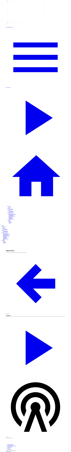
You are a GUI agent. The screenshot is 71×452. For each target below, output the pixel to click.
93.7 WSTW (10, 218)
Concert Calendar (11, 212)
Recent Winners (11, 209)
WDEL (10, 219)
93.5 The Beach (11, 215)
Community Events (11, 211)
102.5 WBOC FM (11, 213)
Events (8, 210)
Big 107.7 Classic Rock (12, 216)
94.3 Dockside (11, 217)
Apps (9, 221)
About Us (8, 220)
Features (8, 206)
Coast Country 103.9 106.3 (12, 214)
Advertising (10, 222)
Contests (8, 208)
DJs (9, 207)
